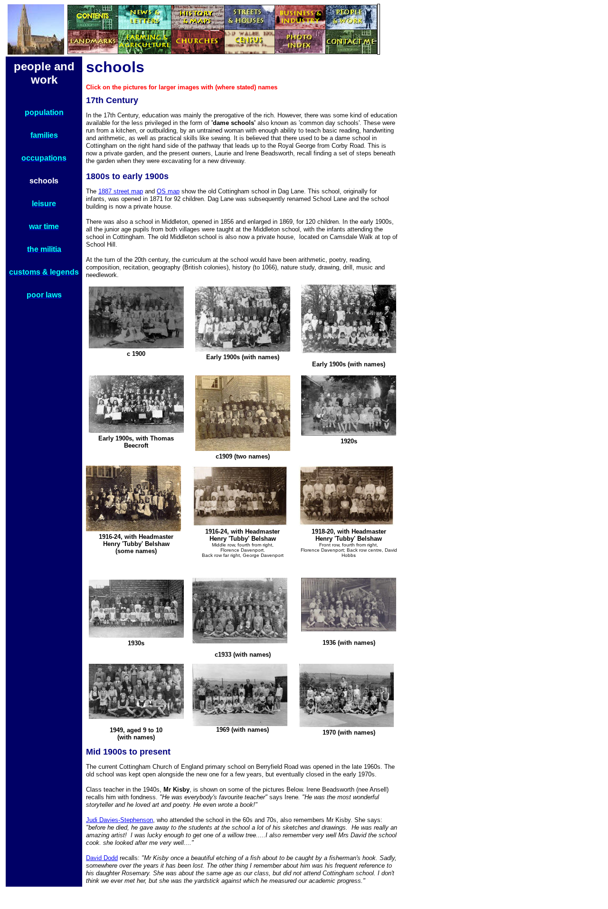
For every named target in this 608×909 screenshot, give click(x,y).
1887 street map (120, 191)
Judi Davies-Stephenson (119, 819)
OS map (168, 191)
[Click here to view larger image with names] (348, 350)
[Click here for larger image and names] (242, 349)
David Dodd (102, 857)
